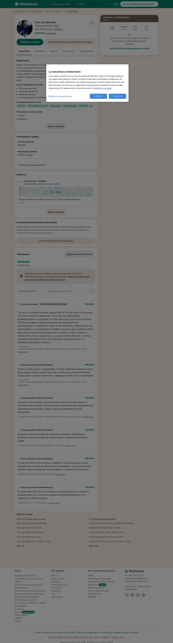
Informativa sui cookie (102, 88)
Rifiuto (98, 96)
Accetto (117, 96)
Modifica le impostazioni (60, 96)
